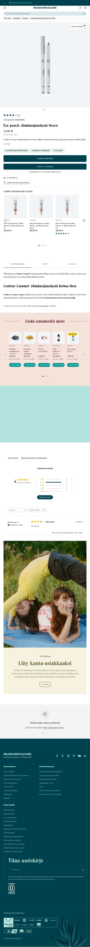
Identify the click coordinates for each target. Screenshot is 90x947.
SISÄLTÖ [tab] (45, 264)
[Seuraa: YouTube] (79, 755)
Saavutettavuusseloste (12, 840)
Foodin (69, 346)
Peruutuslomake (10, 818)
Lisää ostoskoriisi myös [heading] (18, 191)
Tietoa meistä (9, 772)
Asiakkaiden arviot (46, 783)
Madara (33, 220)
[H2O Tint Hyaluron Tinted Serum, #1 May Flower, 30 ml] (67, 206)
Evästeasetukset (10, 821)
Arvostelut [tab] (13, 458)
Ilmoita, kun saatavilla (45, 166)
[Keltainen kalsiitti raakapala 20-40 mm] (30, 338)
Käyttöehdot (8, 825)
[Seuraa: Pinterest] (73, 755)
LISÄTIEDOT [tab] (73, 264)
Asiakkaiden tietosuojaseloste (15, 829)
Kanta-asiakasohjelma (47, 779)
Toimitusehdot (9, 810)
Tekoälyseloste (9, 833)
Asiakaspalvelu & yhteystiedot (50, 772)
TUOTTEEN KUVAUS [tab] (17, 264)
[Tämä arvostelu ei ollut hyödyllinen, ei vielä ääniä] (80, 533)
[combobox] (43, 13)
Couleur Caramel (14, 120)
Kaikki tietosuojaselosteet (13, 836)
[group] (15, 214)
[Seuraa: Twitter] (62, 755)
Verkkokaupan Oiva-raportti (14, 848)
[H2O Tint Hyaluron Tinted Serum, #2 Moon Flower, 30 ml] (41, 206)
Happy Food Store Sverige (49, 790)
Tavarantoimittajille (11, 790)
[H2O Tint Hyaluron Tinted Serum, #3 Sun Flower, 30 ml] (15, 206)
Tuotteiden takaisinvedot (13, 852)
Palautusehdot (9, 814)
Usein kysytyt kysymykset (49, 775)
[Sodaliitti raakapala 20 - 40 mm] (15, 338)
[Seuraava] (37, 3)
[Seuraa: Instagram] (68, 755)
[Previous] (6, 220)
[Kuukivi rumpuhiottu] (44, 338)
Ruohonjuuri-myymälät (12, 779)
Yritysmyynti (8, 787)
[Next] (84, 220)
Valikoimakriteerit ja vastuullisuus (16, 775)
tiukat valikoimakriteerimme (53, 727)
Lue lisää (7, 143)
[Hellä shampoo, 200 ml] (59, 338)
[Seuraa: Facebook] (57, 755)
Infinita (12, 346)
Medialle (7, 798)
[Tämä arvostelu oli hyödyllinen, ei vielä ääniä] (76, 533)
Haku (41, 787)
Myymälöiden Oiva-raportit (14, 844)
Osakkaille (7, 794)
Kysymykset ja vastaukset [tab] (34, 458)
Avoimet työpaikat (10, 783)
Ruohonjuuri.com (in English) (50, 794)
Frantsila (56, 346)
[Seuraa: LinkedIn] (85, 755)
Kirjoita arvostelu (45, 497)
